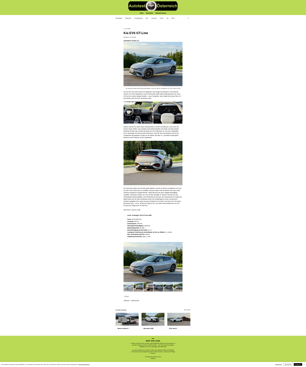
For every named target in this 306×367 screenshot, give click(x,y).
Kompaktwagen (138, 18)
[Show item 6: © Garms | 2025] (178, 287)
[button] (188, 18)
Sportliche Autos (135, 300)
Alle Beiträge (119, 18)
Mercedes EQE (148, 328)
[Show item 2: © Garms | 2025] (138, 287)
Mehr (173, 18)
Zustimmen (298, 364)
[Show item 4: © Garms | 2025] (158, 287)
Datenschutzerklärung (84, 364)
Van (167, 18)
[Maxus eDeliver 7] (127, 319)
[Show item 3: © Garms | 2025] (148, 287)
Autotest (127, 296)
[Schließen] (304, 364)
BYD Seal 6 (173, 328)
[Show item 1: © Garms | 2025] (128, 287)
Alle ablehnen (288, 364)
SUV (147, 18)
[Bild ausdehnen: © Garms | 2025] (138, 113)
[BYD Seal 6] (178, 319)
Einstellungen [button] (278, 364)
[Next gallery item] (181, 261)
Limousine (154, 18)
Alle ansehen (187, 309)
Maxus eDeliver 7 (123, 328)
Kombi (161, 18)
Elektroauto (128, 18)
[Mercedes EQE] (153, 319)
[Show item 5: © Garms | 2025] (168, 287)
